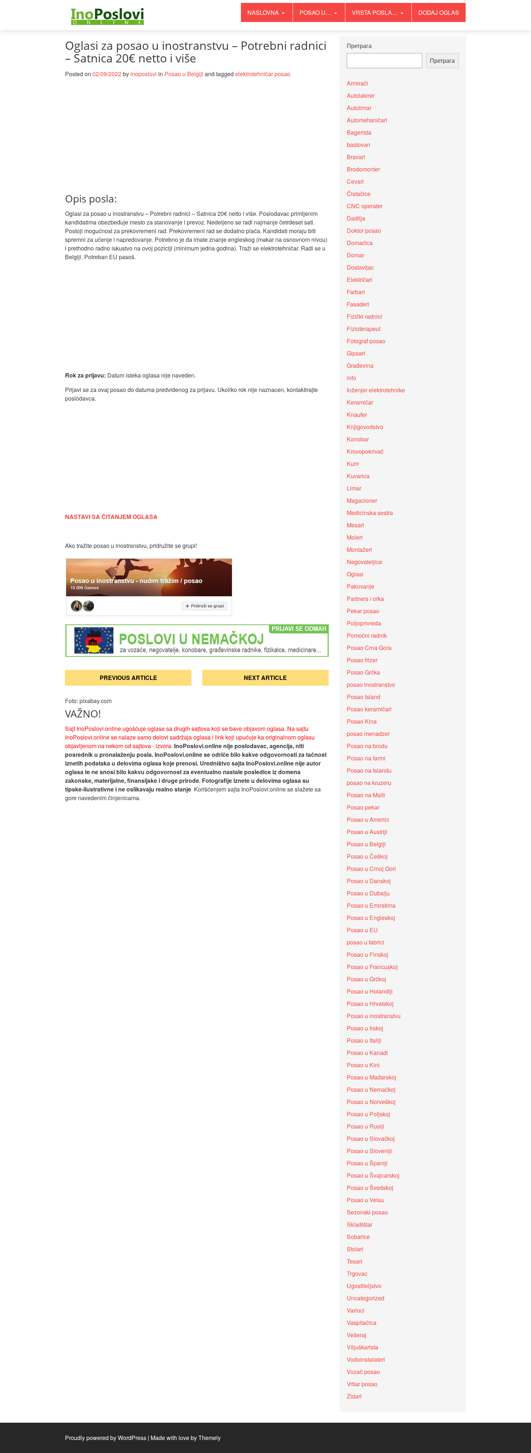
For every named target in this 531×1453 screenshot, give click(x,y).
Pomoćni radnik (367, 635)
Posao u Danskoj (369, 881)
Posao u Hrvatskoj (370, 1003)
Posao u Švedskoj (370, 1187)
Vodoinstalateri (366, 1359)
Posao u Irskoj (365, 1028)
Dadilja (356, 218)
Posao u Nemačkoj (371, 1089)
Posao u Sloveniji (369, 1151)
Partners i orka (365, 598)
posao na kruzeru (369, 782)
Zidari (354, 1396)
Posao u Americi (368, 819)
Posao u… (316, 12)
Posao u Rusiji (365, 1126)
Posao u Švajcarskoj (373, 1175)
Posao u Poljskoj (368, 1114)
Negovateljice (364, 562)
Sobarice (358, 1236)
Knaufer (357, 414)
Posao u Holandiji (370, 991)
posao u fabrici (365, 942)
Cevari (355, 181)
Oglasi (355, 574)
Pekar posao (363, 611)
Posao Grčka (363, 672)
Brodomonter (363, 169)
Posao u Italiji (364, 1040)
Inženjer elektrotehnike (376, 390)
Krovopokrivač (365, 451)
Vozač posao (363, 1371)
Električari (359, 279)
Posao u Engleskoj (371, 917)
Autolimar (359, 108)
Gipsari (356, 353)
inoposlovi (143, 74)
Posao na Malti (366, 795)
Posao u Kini (363, 1065)
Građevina (360, 365)
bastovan (358, 144)
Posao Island (363, 697)
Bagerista (359, 132)
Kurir (353, 463)
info (351, 378)
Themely (209, 1438)
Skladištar (359, 1224)
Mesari (355, 525)
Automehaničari (367, 120)
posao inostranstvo (371, 684)
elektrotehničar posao (262, 74)
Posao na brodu (367, 746)
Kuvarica (358, 476)
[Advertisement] (197, 139)
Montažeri (359, 549)
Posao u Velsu (365, 1200)
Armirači (357, 83)
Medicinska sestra (370, 513)
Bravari (356, 157)
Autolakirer (361, 95)
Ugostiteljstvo (364, 1286)
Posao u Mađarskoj (371, 1077)
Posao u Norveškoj (371, 1102)
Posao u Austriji (367, 832)
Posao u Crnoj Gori (371, 868)
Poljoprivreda (364, 623)
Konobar (358, 439)
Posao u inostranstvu (374, 1016)
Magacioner (362, 500)
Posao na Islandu (369, 770)
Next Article (265, 677)
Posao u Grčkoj (366, 979)
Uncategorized (365, 1298)
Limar (354, 488)
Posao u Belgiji (183, 74)
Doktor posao (364, 230)
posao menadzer (368, 733)
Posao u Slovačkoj (371, 1138)
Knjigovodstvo (365, 427)
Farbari (356, 292)
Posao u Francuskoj (372, 967)
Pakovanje (360, 586)
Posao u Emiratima (371, 905)
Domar (355, 255)
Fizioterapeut (363, 328)
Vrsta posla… (375, 12)
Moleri (355, 537)
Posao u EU (362, 930)
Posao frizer (362, 660)
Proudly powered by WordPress (105, 1438)
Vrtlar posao (362, 1384)
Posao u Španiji (367, 1163)
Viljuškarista (362, 1347)
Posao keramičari (369, 709)
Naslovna (263, 12)
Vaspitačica (361, 1322)
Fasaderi (358, 304)
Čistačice (359, 193)
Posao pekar (363, 807)
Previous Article (128, 677)
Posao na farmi (366, 758)
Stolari (355, 1249)
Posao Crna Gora (369, 647)
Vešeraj (356, 1335)
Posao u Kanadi (367, 1052)
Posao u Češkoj (367, 856)
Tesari (354, 1261)
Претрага (359, 46)
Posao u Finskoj (367, 954)
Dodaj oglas (438, 12)
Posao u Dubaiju (368, 893)
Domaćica (360, 243)
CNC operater (365, 206)
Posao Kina (362, 721)
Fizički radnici (364, 316)
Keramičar (360, 402)
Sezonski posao (367, 1212)
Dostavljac (360, 267)
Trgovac (357, 1273)
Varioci (355, 1310)
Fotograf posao (366, 341)
